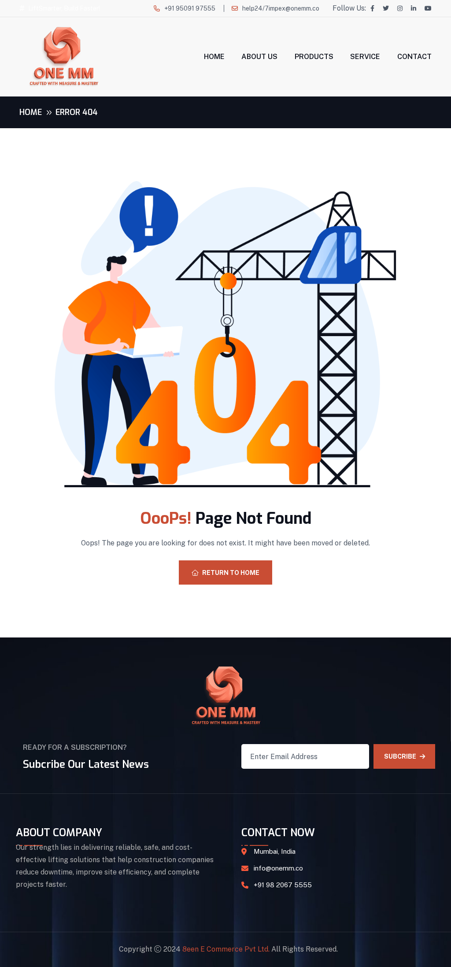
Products (314, 56)
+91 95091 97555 (189, 8)
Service (365, 56)
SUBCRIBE (400, 756)
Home (214, 56)
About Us (259, 56)
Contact (414, 56)
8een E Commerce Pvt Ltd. (226, 949)
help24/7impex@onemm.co (280, 8)
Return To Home (230, 572)
